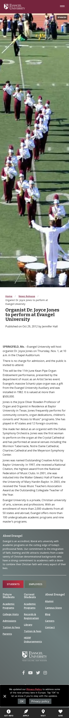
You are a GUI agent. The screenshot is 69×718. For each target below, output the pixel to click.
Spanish (61, 17)
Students (13, 584)
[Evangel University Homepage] (14, 8)
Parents (7, 633)
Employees (35, 584)
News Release (27, 296)
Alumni (49, 601)
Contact (50, 627)
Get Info (8, 715)
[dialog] (34, 696)
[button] (4, 697)
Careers (49, 620)
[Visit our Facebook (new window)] (23, 673)
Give (60, 715)
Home (8, 296)
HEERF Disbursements (33, 639)
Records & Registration (31, 616)
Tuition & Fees (11, 627)
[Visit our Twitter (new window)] (38, 673)
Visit (43, 715)
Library (28, 624)
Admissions (9, 620)
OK (22, 701)
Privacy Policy (34, 689)
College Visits (11, 614)
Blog (47, 614)
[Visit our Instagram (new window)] (45, 673)
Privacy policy (40, 701)
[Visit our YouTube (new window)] (30, 673)
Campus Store (53, 607)
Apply (26, 715)
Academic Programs (9, 605)
